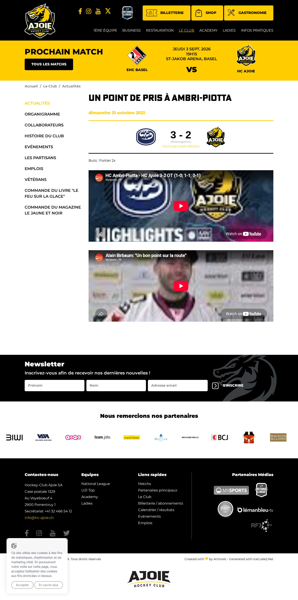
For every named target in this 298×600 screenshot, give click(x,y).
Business (131, 30)
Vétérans (35, 179)
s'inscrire (233, 385)
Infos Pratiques (257, 30)
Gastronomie (252, 13)
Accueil (31, 86)
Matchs (144, 484)
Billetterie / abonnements (160, 503)
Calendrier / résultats (156, 510)
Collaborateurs (44, 125)
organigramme (42, 114)
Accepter (22, 585)
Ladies (229, 30)
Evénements (39, 146)
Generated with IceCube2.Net (251, 559)
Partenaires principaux (157, 490)
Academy (208, 30)
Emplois (34, 168)
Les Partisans (40, 157)
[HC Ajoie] (40, 20)
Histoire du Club (44, 136)
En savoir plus (48, 585)
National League (95, 484)
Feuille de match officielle (181, 146)
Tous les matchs (48, 64)
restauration (160, 30)
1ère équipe (105, 30)
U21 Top (88, 490)
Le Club (186, 30)
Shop (211, 13)
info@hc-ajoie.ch (39, 518)
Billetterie (172, 13)
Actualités (37, 103)
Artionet (220, 559)
